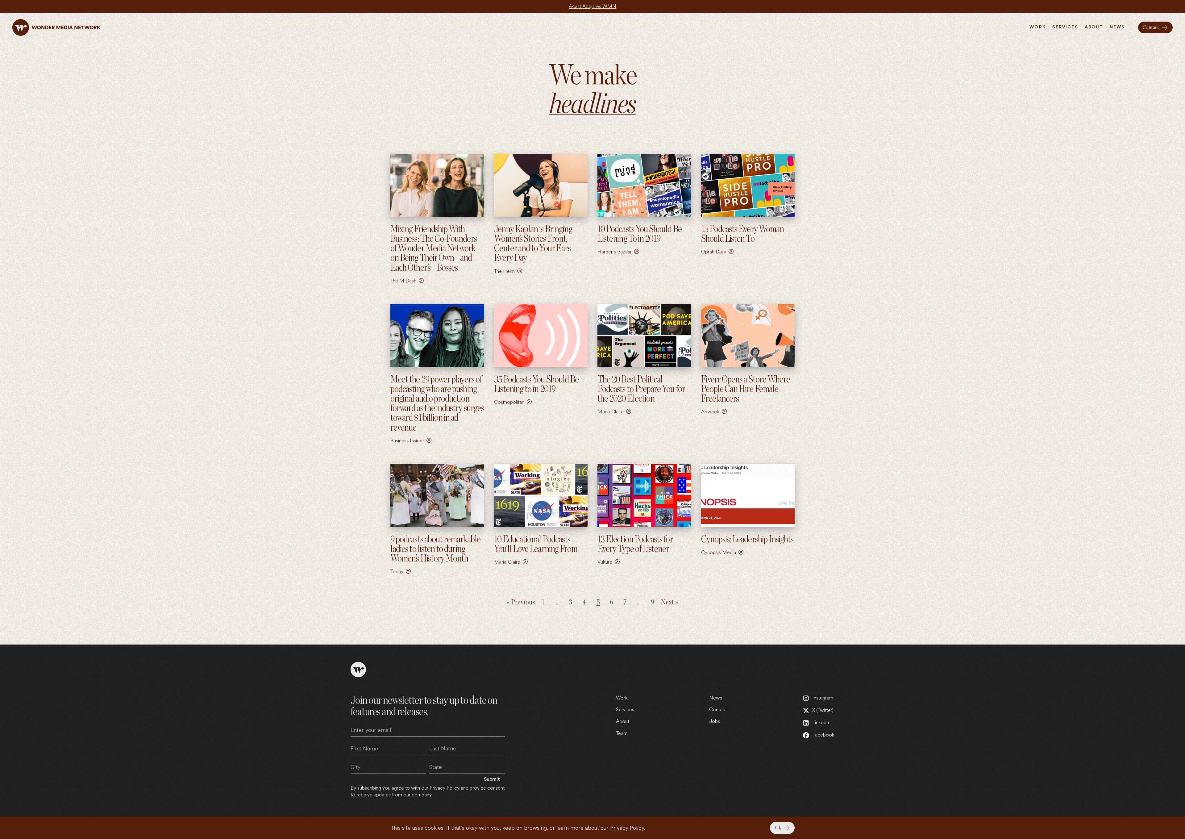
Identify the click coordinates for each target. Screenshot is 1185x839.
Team (621, 733)
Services (625, 709)
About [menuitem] (1094, 27)
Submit (492, 779)
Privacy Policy (627, 827)
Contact (718, 709)
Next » (669, 602)
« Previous (521, 602)
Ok (778, 828)
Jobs (714, 721)
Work (622, 698)
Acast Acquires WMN (592, 6)
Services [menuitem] (1065, 27)
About (622, 721)
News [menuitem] (1117, 27)
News (715, 698)
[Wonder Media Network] (56, 27)
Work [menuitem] (1037, 27)
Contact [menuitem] (1151, 27)
